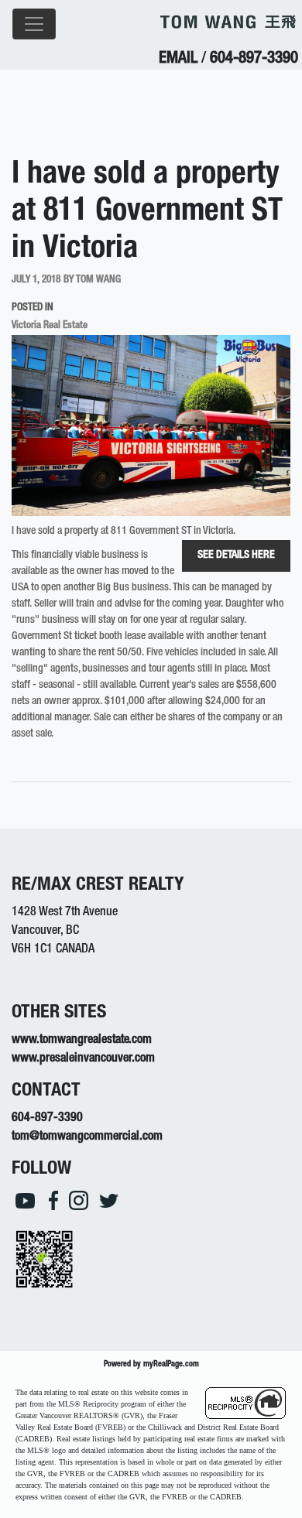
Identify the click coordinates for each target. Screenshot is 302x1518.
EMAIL (178, 59)
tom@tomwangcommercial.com (87, 1137)
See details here (236, 555)
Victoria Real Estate (50, 325)
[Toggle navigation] (34, 24)
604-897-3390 (254, 59)
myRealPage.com (171, 1364)
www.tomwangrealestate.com (82, 1040)
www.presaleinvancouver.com (83, 1059)
